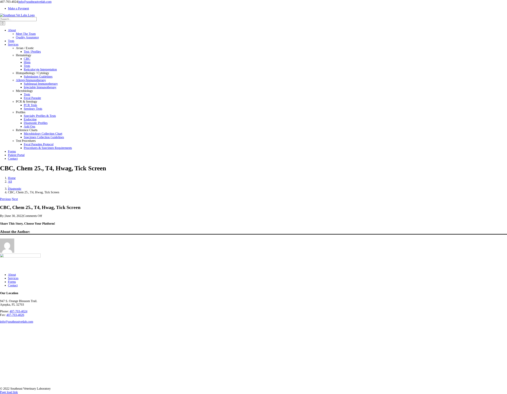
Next (15, 199)
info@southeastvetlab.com (34, 1)
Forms (12, 281)
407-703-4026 (15, 315)
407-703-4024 (18, 311)
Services (13, 278)
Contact (13, 285)
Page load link (9, 392)
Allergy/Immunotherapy (31, 80)
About (12, 274)
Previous (5, 199)
